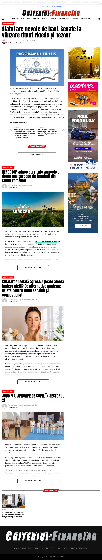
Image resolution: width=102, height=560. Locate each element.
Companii (36, 19)
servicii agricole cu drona (46, 241)
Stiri (28, 19)
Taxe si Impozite (64, 19)
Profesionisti (85, 19)
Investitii (45, 19)
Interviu (53, 19)
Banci (23, 19)
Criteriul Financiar (16, 43)
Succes (12, 407)
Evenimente (75, 19)
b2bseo (12, 187)
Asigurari (15, 19)
